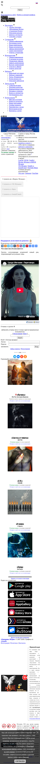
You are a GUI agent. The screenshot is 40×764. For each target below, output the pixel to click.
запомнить (4, 346)
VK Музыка (22, 166)
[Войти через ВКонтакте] (18, 356)
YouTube (35, 173)
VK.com (21, 173)
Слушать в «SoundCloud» (12, 194)
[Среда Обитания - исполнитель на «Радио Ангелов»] (30, 246)
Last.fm (20, 160)
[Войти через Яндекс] (21, 356)
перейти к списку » (25, 143)
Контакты (22, 643)
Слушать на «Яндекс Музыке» (13, 179)
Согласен (20, 761)
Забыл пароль (15, 349)
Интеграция (5, 643)
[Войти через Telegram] (14, 356)
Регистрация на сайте (8, 15)
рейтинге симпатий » (25, 147)
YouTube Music (33, 168)
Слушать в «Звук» (9, 189)
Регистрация (17, 333)
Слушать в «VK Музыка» (12, 184)
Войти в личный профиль (26, 15)
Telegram (28, 173)
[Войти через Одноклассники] (25, 356)
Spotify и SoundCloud (26, 167)
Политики (14, 643)
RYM (26, 160)
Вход (25, 333)
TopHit (31, 160)
